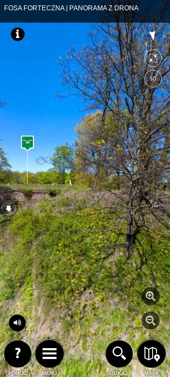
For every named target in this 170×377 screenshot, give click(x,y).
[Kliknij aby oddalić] (151, 320)
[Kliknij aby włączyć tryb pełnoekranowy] (153, 59)
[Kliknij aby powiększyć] (151, 296)
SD (152, 79)
